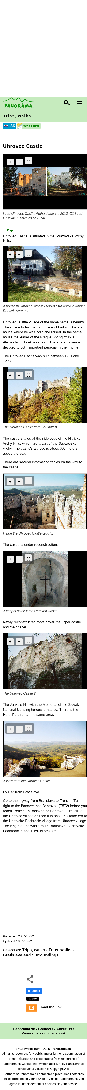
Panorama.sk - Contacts (33, 1029)
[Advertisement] (43, 48)
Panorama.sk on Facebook (44, 1033)
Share (36, 990)
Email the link (49, 1007)
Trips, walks (17, 116)
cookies (18, 1078)
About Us (64, 1029)
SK (12, 126)
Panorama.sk (61, 1048)
